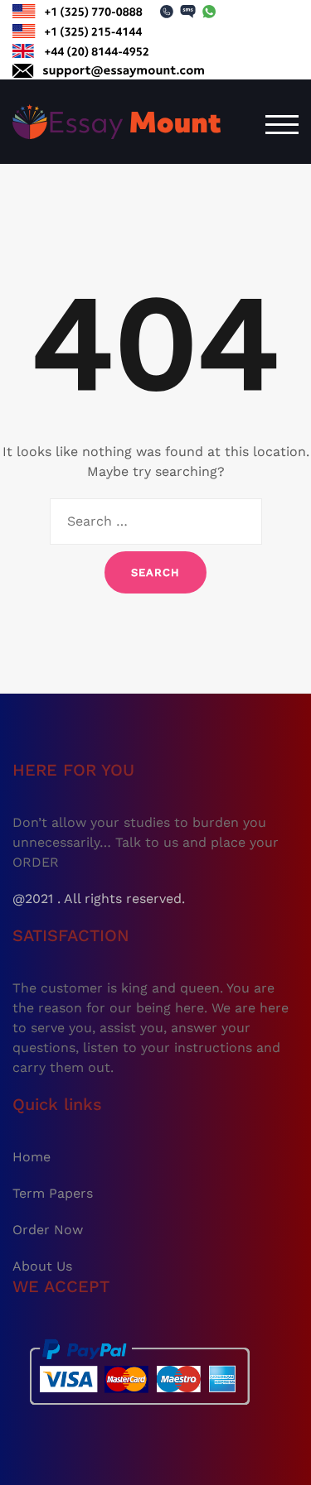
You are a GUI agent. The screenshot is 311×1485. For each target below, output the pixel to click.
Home (31, 1157)
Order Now (47, 1230)
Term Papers (52, 1193)
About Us (42, 1266)
